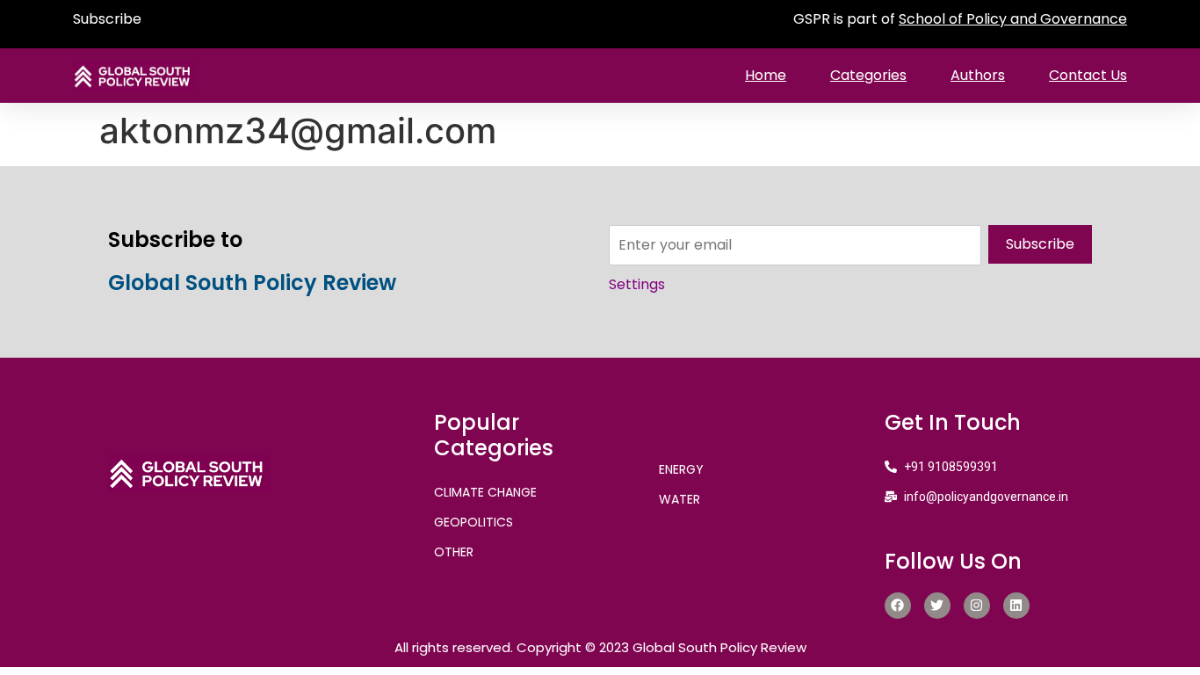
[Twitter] (937, 605)
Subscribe (107, 19)
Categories (868, 75)
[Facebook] (898, 605)
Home (765, 75)
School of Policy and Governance (1013, 19)
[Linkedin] (1016, 605)
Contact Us (1088, 75)
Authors (978, 75)
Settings (637, 284)
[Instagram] (977, 605)
